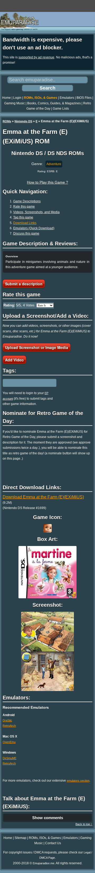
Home (6, 98)
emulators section (78, 780)
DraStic (7, 720)
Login (17, 98)
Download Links (24, 223)
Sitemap (20, 838)
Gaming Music (14, 103)
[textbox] (25, 383)
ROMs (7, 121)
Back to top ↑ (83, 824)
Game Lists (61, 108)
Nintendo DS (23, 121)
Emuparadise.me (43, 863)
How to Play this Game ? (47, 182)
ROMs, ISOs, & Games (40, 98)
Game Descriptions (27, 201)
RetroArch (9, 725)
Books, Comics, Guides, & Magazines (54, 103)
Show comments (47, 817)
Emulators (67, 98)
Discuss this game (26, 233)
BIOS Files (84, 98)
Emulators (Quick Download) (33, 228)
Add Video (14, 359)
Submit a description (23, 283)
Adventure (53, 164)
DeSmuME (9, 758)
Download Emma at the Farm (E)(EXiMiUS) (43, 497)
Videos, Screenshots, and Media (36, 212)
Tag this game (23, 217)
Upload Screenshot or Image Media (36, 347)
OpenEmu (9, 742)
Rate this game (24, 206)
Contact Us (53, 843)
